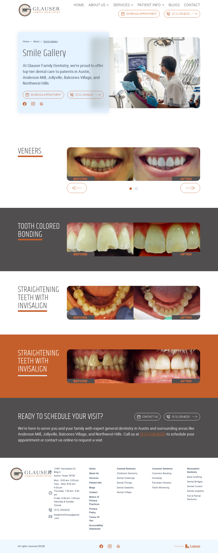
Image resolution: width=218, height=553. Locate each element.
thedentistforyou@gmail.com (66, 516)
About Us (94, 473)
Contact (93, 492)
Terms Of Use (94, 518)
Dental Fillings (124, 482)
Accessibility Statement (96, 527)
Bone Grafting (194, 476)
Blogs (92, 487)
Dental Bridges (195, 481)
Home (26, 41)
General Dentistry (126, 468)
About (36, 41)
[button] (99, 5)
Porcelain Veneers (161, 482)
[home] (33, 10)
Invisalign (157, 477)
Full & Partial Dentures (194, 497)
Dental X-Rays (124, 492)
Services (94, 477)
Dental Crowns (194, 486)
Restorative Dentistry (193, 470)
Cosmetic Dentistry (162, 468)
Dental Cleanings (126, 477)
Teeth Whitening (160, 487)
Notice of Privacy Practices (94, 500)
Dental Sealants (125, 487)
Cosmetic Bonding (161, 473)
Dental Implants (195, 490)
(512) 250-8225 (153, 434)
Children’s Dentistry (127, 473)
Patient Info (95, 482)
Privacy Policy (93, 510)
